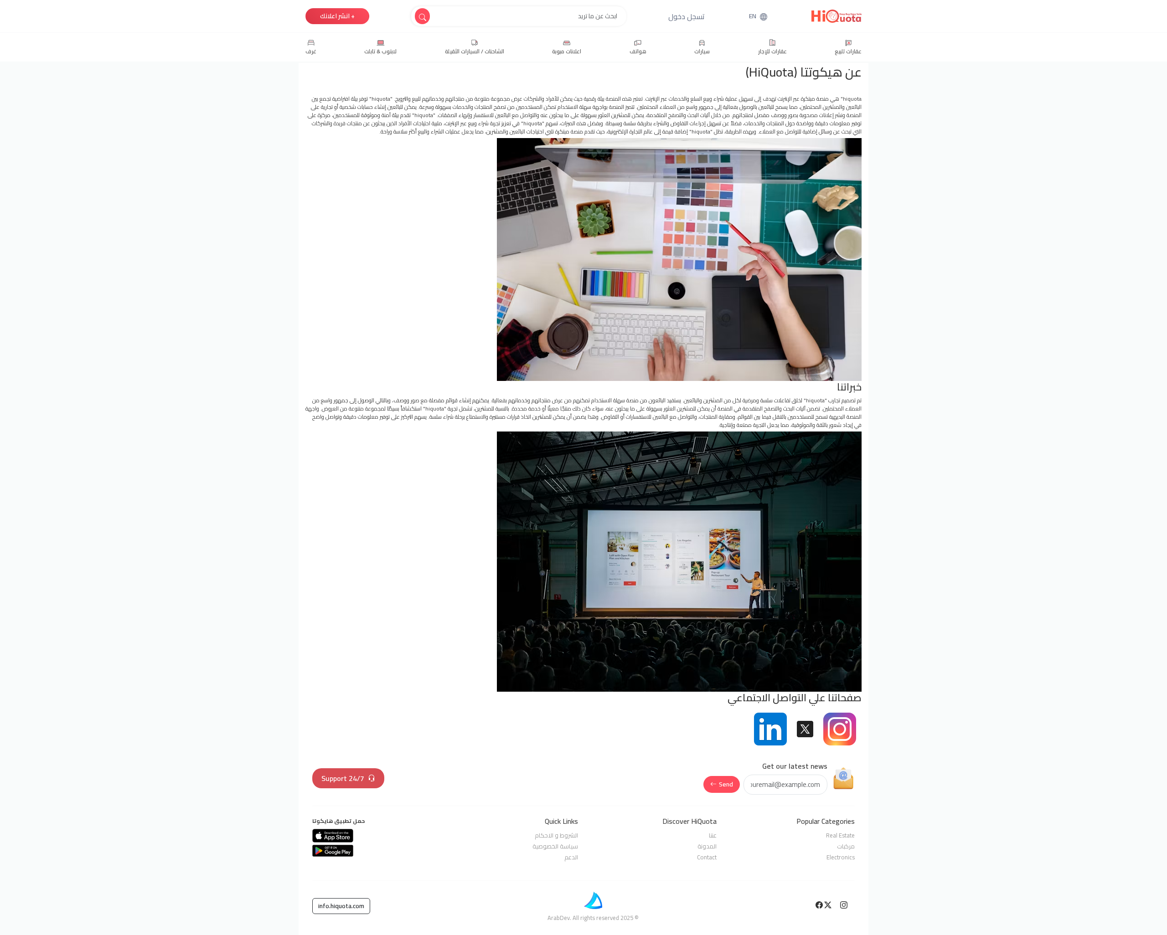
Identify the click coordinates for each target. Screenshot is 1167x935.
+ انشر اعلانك (337, 16)
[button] (686, 16)
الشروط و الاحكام (556, 835)
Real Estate (840, 835)
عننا (713, 835)
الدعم (571, 857)
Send (726, 784)
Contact (707, 857)
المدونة (707, 846)
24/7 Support (342, 778)
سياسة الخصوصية (555, 846)
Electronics (840, 857)
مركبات (846, 846)
